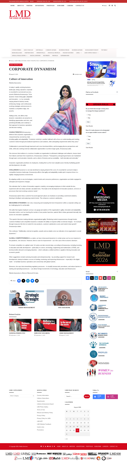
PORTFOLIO (50, 5)
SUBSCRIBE (60, 5)
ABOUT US (20, 5)
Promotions (40, 430)
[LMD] (19, 14)
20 (77, 426)
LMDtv (78, 52)
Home (12, 60)
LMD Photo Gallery (42, 407)
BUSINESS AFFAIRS (77, 50)
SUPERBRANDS (65, 55)
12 (73, 422)
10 (66, 422)
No (89, 118)
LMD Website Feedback (44, 424)
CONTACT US (80, 5)
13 (77, 422)
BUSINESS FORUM (64, 50)
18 (70, 426)
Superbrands (41, 401)
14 (81, 422)
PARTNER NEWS (29, 52)
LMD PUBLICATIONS (20, 60)
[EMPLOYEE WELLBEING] (45, 325)
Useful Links (40, 427)
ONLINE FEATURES (68, 52)
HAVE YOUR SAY (28, 50)
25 (70, 430)
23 (88, 426)
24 (66, 430)
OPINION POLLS (40, 52)
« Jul (66, 439)
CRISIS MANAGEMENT (66, 333)
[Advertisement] (63, 35)
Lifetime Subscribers (43, 398)
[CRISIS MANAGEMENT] (70, 325)
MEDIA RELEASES (17, 52)
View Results (89, 126)
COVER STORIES (16, 50)
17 (66, 426)
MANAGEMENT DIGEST (91, 50)
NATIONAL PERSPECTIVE (17, 333)
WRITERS (29, 5)
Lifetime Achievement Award (45, 404)
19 (73, 426)
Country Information (43, 395)
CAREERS (70, 5)
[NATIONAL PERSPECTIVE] (20, 325)
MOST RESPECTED (33, 60)
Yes (89, 115)
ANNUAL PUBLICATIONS (19, 55)
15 (84, 422)
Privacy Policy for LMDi (43, 418)
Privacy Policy (41, 415)
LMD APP (40, 421)
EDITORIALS (39, 50)
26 (73, 430)
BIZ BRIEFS (46, 55)
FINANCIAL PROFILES (54, 52)
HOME (13, 5)
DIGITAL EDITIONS (35, 55)
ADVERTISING (39, 5)
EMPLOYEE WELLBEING (42, 333)
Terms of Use (41, 409)
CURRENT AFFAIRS (51, 50)
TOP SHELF (104, 50)
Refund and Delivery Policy (45, 412)
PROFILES (55, 55)
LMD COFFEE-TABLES (90, 52)
